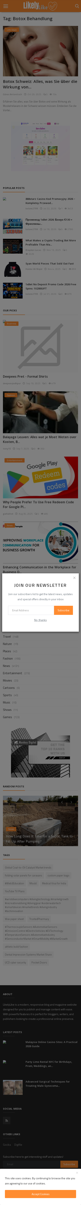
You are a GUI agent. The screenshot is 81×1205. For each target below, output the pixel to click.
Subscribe (63, 610)
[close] (74, 577)
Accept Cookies (41, 1194)
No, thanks (40, 620)
